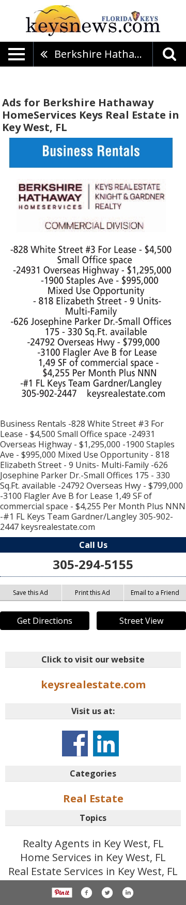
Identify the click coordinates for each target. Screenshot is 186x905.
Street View (141, 620)
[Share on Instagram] (127, 892)
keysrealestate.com (93, 684)
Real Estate (93, 798)
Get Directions (44, 620)
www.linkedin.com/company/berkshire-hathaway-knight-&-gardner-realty (106, 743)
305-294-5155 (93, 564)
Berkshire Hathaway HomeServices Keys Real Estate (103, 54)
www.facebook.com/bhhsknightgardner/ (75, 743)
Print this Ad (92, 592)
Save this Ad (30, 592)
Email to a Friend (155, 592)
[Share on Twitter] (107, 892)
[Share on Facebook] (86, 892)
